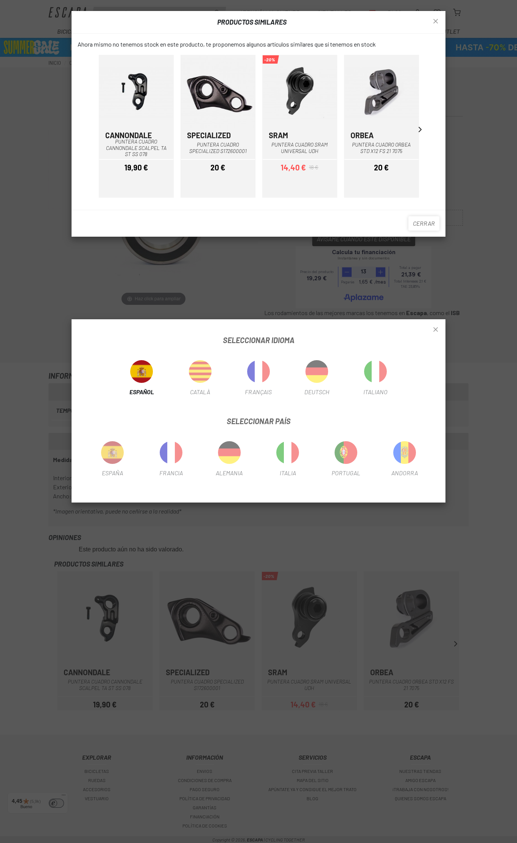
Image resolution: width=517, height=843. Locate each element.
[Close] (435, 329)
